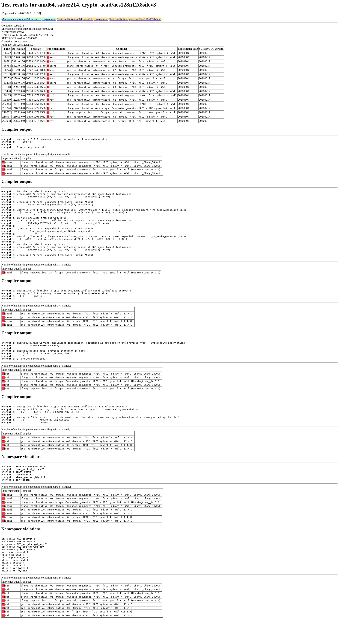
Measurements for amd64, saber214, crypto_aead (29, 19)
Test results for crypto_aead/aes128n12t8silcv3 (135, 19)
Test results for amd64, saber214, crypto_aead (82, 19)
